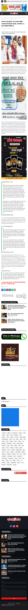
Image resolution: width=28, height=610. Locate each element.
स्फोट (22, 462)
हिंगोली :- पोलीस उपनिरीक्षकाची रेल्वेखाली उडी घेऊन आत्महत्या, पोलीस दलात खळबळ (16, 314)
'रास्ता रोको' (4, 432)
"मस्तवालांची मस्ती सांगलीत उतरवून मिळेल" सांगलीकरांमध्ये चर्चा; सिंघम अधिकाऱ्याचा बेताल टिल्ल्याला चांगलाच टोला (17, 566)
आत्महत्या (3, 435)
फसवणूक (20, 447)
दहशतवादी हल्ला (9, 443)
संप (21, 460)
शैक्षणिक (14, 460)
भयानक (9, 449)
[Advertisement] (14, 381)
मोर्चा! (21, 454)
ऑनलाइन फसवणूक (22, 437)
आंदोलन (8, 435)
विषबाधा (3, 460)
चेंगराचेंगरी (11, 441)
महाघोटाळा (12, 452)
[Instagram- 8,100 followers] (7, 473)
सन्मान (18, 460)
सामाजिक (8, 462)
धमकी (8, 445)
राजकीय (24, 454)
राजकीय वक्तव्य (9, 456)
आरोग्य (12, 435)
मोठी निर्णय (13, 454)
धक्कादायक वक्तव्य (20, 443)
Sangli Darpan (5, 28)
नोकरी (23, 445)
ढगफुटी (15, 441)
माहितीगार (23, 452)
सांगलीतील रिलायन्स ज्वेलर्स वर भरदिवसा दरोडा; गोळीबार (16, 571)
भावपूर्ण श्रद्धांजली (18, 449)
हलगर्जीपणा (3, 464)
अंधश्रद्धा (20, 432)
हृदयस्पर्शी (14, 464)
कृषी (14, 439)
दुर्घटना (14, 443)
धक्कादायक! (6, 17)
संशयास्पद (3, 462)
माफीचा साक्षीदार (17, 452)
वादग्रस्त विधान (11, 458)
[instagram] (14, 526)
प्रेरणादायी (11, 447)
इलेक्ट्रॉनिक (16, 435)
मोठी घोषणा (9, 454)
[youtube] (20, 473)
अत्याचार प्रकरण (14, 432)
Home (2, 17)
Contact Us (18, 603)
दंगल (23, 441)
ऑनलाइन (16, 437)
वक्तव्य (15, 456)
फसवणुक (16, 447)
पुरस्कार (7, 447)
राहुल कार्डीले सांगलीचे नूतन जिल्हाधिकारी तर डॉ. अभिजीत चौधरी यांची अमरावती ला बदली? (16, 560)
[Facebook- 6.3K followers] (7, 476)
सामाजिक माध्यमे (13, 462)
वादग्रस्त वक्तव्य (4, 458)
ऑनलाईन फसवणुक (5, 439)
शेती (10, 460)
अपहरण (24, 432)
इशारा (20, 435)
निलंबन (12, 445)
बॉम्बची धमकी (4, 449)
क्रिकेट (21, 439)
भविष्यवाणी (13, 449)
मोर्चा (17, 454)
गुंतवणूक (3, 441)
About (13, 603)
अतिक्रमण (8, 432)
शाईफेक (7, 460)
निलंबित (16, 445)
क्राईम (17, 439)
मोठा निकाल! (4, 454)
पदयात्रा (3, 447)
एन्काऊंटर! (12, 437)
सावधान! (19, 462)
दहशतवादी (3, 443)
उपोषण (8, 437)
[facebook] (11, 526)
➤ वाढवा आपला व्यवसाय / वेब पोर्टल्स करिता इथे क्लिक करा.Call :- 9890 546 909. (13, 283)
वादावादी (16, 458)
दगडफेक (19, 441)
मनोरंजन (7, 452)
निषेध (19, 445)
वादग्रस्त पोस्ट (19, 456)
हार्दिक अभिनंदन (9, 464)
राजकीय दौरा (4, 456)
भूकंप (24, 449)
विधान (20, 458)
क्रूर (24, 439)
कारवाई (10, 439)
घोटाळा (7, 441)
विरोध (23, 458)
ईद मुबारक (3, 437)
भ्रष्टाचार (3, 452)
